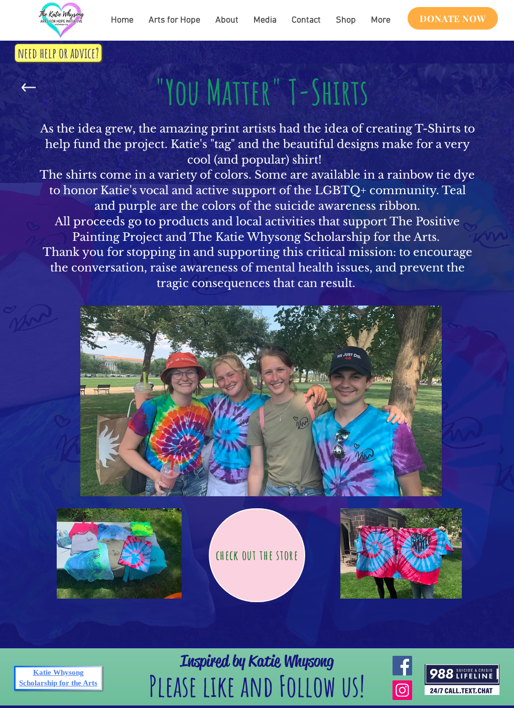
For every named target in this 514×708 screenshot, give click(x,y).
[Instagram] (402, 690)
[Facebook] (402, 665)
